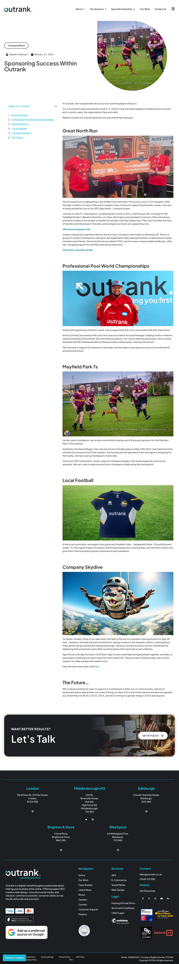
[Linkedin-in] (168, 898)
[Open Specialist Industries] (134, 9)
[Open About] (84, 9)
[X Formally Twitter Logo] (149, 898)
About (81, 894)
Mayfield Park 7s (20, 124)
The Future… (18, 137)
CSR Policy (80, 957)
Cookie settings (47, 957)
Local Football (19, 128)
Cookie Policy (29, 957)
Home (81, 875)
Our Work (83, 880)
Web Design (117, 889)
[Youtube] (161, 898)
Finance (82, 914)
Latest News (85, 889)
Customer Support (88, 909)
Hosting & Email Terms (123, 903)
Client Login (117, 912)
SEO (113, 875)
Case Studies (85, 884)
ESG (71, 960)
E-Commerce (118, 880)
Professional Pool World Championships (33, 119)
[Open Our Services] (105, 9)
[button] (16, 45)
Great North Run (19, 115)
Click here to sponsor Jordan (78, 249)
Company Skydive (21, 132)
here (96, 666)
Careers (82, 899)
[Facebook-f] (143, 898)
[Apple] (86, 819)
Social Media (118, 884)
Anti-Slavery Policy (29, 960)
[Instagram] (155, 898)
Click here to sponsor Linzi (76, 229)
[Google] (33, 811)
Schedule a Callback (14, 957)
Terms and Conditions (122, 908)
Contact (82, 904)
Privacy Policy (64, 957)
